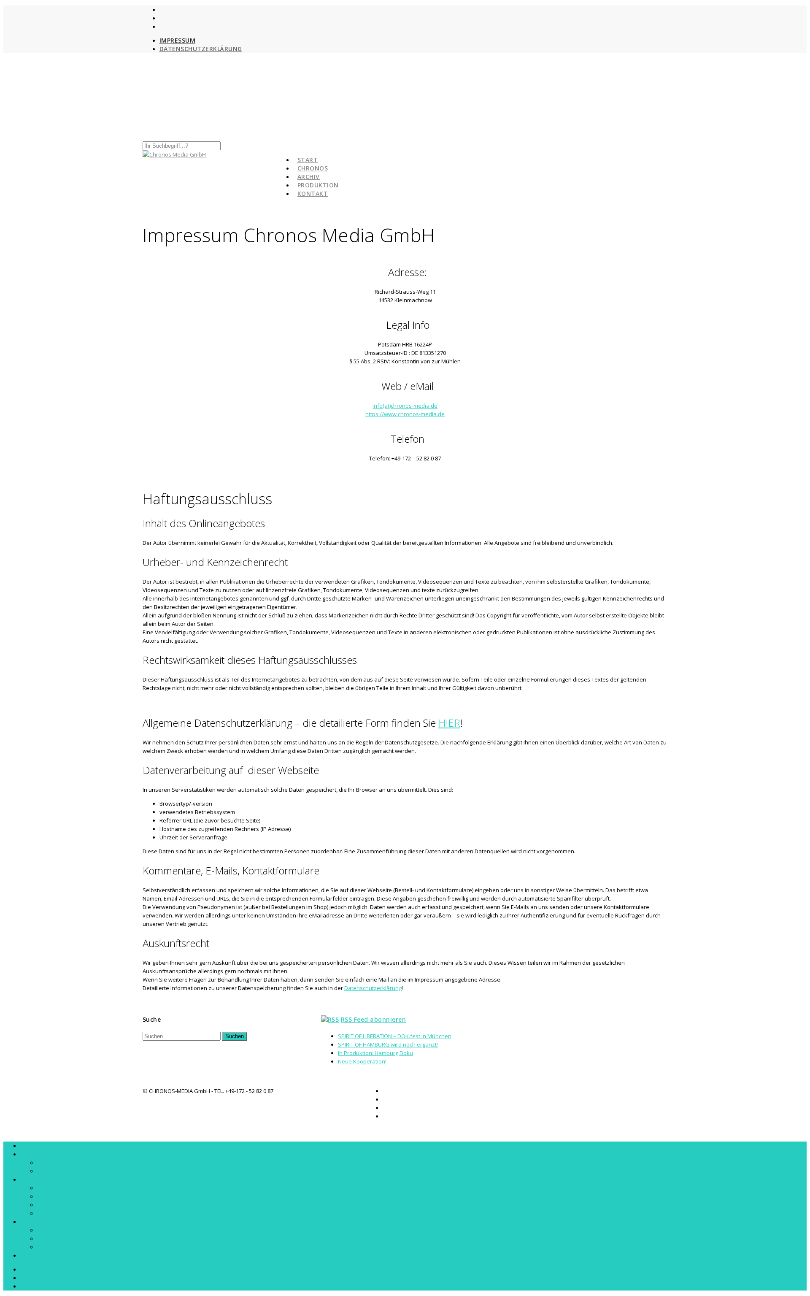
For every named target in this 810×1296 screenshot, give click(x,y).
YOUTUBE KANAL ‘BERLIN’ (68, 1196)
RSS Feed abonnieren (373, 1019)
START (28, 1146)
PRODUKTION (37, 1222)
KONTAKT (312, 193)
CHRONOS (33, 1154)
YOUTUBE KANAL (58, 1230)
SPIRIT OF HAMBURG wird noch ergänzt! (388, 1044)
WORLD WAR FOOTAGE (66, 1188)
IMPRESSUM (177, 40)
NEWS (44, 1171)
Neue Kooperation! (362, 1061)
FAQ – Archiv (52, 1213)
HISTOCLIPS (52, 1238)
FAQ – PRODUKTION (62, 1247)
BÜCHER (47, 1162)
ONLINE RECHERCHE (62, 1205)
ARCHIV (29, 1179)
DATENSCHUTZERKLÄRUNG (200, 49)
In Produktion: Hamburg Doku (375, 1053)
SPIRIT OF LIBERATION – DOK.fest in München (394, 1036)
